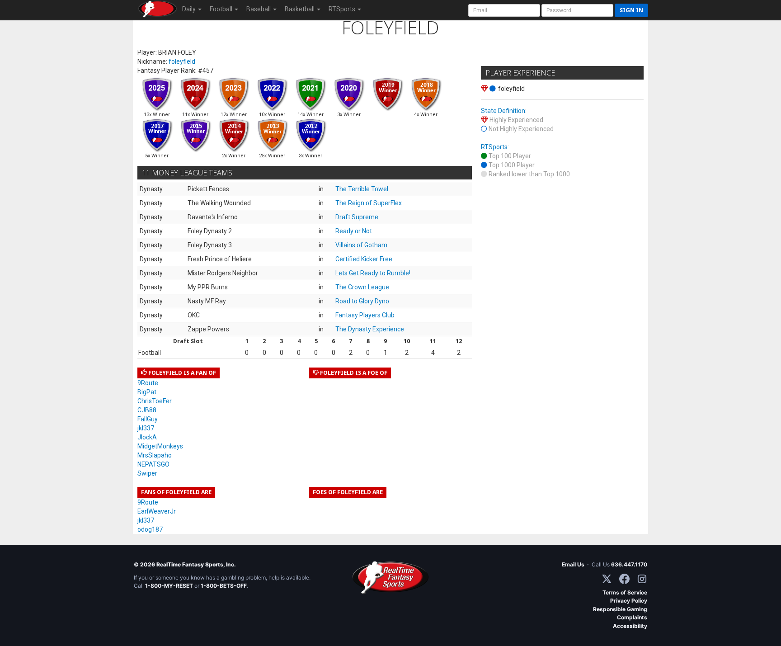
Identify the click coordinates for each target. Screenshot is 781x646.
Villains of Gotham (361, 245)
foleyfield (182, 61)
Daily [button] (189, 9)
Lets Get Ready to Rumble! (372, 273)
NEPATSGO (153, 464)
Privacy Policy (628, 600)
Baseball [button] (259, 9)
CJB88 (146, 410)
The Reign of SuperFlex (368, 203)
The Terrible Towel (361, 189)
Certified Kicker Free (363, 259)
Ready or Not (353, 231)
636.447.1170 (629, 564)
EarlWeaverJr (156, 511)
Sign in (631, 10)
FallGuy (147, 419)
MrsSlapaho (154, 455)
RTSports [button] (343, 9)
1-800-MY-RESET (169, 585)
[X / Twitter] (607, 579)
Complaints (632, 617)
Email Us (573, 564)
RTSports (494, 147)
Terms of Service (624, 592)
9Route (147, 383)
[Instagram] (642, 579)
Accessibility (630, 625)
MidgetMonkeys (160, 446)
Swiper (147, 473)
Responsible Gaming (620, 609)
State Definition (503, 110)
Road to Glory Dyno (362, 301)
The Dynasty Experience (369, 329)
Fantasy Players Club (365, 315)
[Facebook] (624, 579)
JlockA (147, 437)
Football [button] (222, 9)
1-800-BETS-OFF (224, 585)
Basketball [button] (300, 9)
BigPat (146, 392)
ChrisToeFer (154, 401)
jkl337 (145, 428)
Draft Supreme (356, 217)
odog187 (150, 529)
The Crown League (362, 287)
